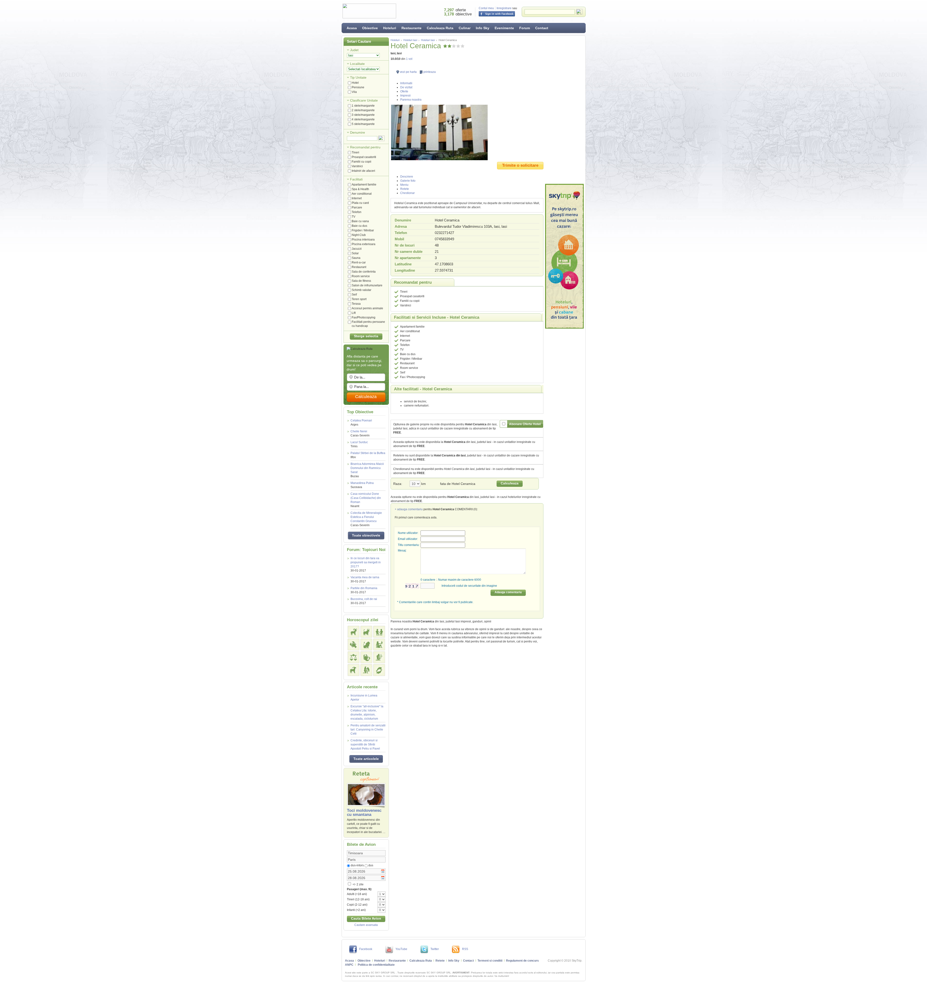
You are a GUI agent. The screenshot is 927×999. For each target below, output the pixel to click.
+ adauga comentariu (409, 509)
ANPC (349, 964)
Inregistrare (504, 8)
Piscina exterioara (363, 244)
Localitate (357, 64)
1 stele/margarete (363, 105)
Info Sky (482, 28)
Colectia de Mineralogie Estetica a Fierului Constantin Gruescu (366, 519)
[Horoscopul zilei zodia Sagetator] (379, 657)
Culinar (465, 28)
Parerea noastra (410, 99)
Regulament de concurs (522, 960)
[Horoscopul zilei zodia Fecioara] (379, 644)
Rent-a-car (359, 262)
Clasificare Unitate (364, 100)
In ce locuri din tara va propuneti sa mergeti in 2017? (366, 562)
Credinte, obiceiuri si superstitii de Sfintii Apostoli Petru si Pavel (365, 744)
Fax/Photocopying (363, 317)
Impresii (405, 95)
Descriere (406, 176)
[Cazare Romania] (564, 256)
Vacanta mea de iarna (365, 577)
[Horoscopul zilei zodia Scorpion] (366, 657)
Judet (354, 50)
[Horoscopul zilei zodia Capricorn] (353, 670)
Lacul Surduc (359, 444)
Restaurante (411, 28)
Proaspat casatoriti (364, 157)
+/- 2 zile (358, 884)
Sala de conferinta (364, 271)
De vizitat (406, 87)
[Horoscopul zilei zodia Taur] (366, 632)
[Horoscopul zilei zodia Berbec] (353, 632)
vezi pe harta (408, 72)
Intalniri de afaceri (363, 170)
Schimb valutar (361, 290)
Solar (355, 253)
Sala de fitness (361, 280)
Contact (541, 28)
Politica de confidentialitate (376, 964)
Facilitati (356, 179)
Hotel (355, 82)
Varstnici (357, 166)
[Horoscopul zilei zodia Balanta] (353, 657)
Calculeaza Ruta (440, 28)
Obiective (370, 28)
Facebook (365, 949)
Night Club (359, 235)
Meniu (404, 184)
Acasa (352, 28)
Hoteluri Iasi (410, 40)
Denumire (357, 132)
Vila (354, 92)
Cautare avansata (366, 925)
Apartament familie (364, 184)
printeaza (429, 72)
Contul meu (486, 8)
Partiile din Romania (364, 588)
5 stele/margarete (363, 124)
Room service (361, 276)
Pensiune (358, 87)
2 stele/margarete (363, 110)
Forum (524, 28)
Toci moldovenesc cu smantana (364, 812)
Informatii (406, 83)
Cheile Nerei (360, 433)
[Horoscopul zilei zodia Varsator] (366, 670)
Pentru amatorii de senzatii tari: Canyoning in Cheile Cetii (368, 729)
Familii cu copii (361, 161)
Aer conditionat (362, 193)
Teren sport (359, 299)
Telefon (356, 212)
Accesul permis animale (367, 308)
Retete (404, 189)
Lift (354, 313)
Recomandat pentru (365, 147)
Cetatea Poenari (361, 422)
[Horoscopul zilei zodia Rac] (353, 644)
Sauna (356, 258)
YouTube (401, 949)
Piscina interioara (363, 239)
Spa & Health (360, 189)
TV (353, 216)
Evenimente (504, 28)
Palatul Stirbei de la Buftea (368, 455)
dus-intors (357, 865)
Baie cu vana (360, 221)
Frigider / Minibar (363, 230)
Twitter (434, 949)
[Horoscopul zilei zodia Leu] (366, 644)
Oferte (404, 91)
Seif (354, 294)
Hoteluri (389, 28)
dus (370, 865)
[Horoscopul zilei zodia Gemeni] (379, 632)
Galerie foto (407, 180)
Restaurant (359, 267)
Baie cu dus (359, 225)
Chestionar (407, 193)
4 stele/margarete (363, 119)
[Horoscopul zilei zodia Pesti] (379, 670)
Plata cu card (360, 203)
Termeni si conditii (490, 960)
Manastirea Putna (362, 485)
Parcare (357, 207)
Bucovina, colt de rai (364, 599)
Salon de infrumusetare (367, 285)
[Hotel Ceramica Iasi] (467, 132)
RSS (465, 949)
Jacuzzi (357, 248)
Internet (357, 198)
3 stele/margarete (363, 115)
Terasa (356, 303)
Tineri (355, 152)
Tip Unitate (358, 77)
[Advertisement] (564, 109)
